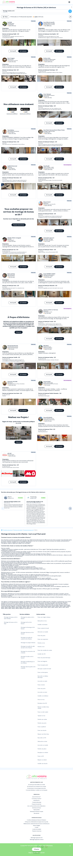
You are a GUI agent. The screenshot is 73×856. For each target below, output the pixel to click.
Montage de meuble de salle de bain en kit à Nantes (28, 647)
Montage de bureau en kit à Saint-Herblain (10, 617)
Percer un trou (41, 699)
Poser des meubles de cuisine (45, 650)
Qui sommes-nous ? (36, 796)
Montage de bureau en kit (28, 530)
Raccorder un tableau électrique (43, 676)
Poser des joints (41, 635)
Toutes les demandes (36, 802)
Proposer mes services (36, 804)
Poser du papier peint (43, 665)
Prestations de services (8, 530)
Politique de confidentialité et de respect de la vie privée (36, 821)
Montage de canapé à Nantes (28, 642)
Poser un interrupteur (43, 672)
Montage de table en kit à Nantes (27, 657)
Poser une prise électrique (44, 657)
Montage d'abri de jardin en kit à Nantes (28, 667)
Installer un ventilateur (43, 696)
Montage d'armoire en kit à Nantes (27, 633)
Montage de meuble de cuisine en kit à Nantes (26, 638)
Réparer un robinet (42, 760)
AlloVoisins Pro (36, 800)
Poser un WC (41, 756)
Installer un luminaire (42, 624)
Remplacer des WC (42, 703)
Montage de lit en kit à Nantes (26, 623)
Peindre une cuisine (42, 719)
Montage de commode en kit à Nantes (28, 652)
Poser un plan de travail (43, 628)
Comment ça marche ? (36, 798)
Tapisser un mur (41, 715)
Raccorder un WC (42, 738)
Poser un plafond (42, 726)
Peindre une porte (42, 723)
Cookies (36, 827)
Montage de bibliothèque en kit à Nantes (28, 662)
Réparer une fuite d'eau (43, 734)
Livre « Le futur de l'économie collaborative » (36, 806)
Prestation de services (36, 831)
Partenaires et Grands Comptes (36, 811)
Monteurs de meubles (18, 530)
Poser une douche (42, 730)
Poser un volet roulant (43, 712)
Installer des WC (42, 654)
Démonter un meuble (43, 632)
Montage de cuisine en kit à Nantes (27, 617)
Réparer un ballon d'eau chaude (43, 707)
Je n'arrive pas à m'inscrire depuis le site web (36, 788)
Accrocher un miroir (42, 692)
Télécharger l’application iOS (36, 837)
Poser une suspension (43, 639)
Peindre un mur (41, 643)
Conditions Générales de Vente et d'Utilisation (36, 820)
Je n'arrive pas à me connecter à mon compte (36, 786)
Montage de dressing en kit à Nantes (28, 628)
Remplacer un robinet (43, 752)
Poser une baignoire (42, 661)
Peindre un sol (41, 646)
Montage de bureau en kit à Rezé (10, 623)
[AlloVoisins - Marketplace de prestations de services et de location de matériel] (8, 3)
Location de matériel (36, 829)
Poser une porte (41, 688)
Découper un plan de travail (44, 668)
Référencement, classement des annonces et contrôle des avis (36, 823)
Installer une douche (42, 763)
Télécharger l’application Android (36, 839)
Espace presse (36, 809)
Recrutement (36, 813)
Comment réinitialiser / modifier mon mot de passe (36, 790)
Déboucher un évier (42, 741)
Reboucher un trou (42, 621)
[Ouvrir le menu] (69, 2)
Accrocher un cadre (42, 681)
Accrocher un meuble (43, 745)
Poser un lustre (41, 685)
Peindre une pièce (42, 749)
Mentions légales (36, 825)
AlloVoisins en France (36, 807)
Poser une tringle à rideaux (44, 617)
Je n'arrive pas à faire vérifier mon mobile (36, 784)
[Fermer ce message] (70, 846)
